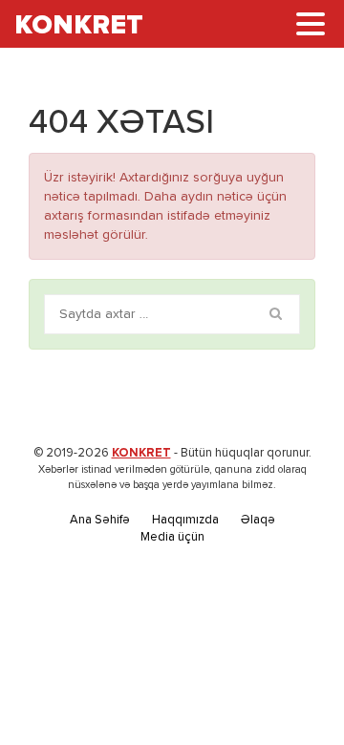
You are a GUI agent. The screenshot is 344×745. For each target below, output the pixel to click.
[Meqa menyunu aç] (310, 24)
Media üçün (172, 537)
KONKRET (141, 453)
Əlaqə (258, 520)
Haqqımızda (185, 520)
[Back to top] (290, 691)
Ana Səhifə (100, 520)
